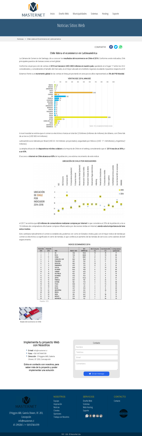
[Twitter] (94, 416)
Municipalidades (80, 13)
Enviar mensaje (98, 374)
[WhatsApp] (87, 416)
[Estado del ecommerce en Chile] (31, 320)
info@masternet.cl (40, 351)
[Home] (33, 16)
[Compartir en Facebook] (111, 48)
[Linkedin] (97, 416)
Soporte (115, 13)
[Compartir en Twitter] (116, 48)
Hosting (105, 13)
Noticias (20, 39)
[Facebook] (90, 416)
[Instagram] (101, 416)
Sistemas (94, 13)
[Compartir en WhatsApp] (120, 48)
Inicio (52, 13)
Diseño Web (64, 13)
